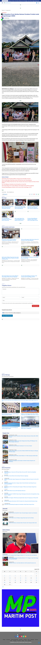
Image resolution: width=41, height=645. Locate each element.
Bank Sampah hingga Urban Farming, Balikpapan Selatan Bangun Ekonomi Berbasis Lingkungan (18, 185)
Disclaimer (8, 639)
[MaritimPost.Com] (7, 2)
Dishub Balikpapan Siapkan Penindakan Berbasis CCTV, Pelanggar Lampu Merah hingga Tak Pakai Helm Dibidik (23, 558)
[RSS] (25, 636)
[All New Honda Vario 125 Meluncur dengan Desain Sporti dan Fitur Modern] (5, 519)
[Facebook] (16, 636)
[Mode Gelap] (36, 3)
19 (20, 580)
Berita (29, 639)
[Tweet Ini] (32, 194)
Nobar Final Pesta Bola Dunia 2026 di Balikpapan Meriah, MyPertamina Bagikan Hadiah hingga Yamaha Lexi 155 (20, 400)
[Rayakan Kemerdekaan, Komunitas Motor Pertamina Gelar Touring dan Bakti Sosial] (5, 524)
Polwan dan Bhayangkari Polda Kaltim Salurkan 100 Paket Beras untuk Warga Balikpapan (17, 180)
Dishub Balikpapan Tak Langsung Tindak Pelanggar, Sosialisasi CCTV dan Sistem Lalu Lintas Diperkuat (20, 555)
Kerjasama (21, 639)
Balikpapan (32, 639)
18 (15, 580)
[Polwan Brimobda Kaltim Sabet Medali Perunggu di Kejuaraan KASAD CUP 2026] (11, 408)
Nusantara (19, 640)
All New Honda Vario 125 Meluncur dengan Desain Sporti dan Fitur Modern (21, 517)
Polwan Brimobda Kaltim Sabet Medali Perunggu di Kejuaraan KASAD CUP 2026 (10, 414)
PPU (26, 640)
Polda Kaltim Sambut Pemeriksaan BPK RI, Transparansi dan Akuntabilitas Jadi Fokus (16, 178)
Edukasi (23, 640)
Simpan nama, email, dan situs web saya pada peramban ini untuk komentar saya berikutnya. (18, 303)
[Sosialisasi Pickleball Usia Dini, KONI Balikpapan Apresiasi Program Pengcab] (11, 421)
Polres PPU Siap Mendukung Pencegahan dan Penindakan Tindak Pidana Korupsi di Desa (19, 504)
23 (4, 582)
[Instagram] (21, 636)
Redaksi (4, 639)
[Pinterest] (19, 636)
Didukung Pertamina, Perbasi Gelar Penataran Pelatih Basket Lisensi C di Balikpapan (30, 428)
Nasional (36, 639)
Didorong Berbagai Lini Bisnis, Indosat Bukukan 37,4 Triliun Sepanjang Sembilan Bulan (23, 455)
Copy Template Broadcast (7, 315)
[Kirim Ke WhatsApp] (38, 194)
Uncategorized (4, 12)
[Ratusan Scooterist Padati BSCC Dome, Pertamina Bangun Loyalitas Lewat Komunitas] (5, 514)
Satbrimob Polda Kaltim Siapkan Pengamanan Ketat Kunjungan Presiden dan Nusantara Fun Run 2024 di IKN (21, 480)
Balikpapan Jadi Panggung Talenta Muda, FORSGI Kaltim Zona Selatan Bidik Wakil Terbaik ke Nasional (30, 414)
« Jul (2, 586)
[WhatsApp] (23, 636)
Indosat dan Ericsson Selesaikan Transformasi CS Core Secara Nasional (20, 445)
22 (36, 580)
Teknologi (14, 640)
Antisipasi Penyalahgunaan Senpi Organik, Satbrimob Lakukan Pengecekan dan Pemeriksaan (22, 461)
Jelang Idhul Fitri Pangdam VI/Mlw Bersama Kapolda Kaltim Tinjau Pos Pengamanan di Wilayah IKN (21, 497)
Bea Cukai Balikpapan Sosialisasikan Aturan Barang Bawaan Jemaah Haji (14, 184)
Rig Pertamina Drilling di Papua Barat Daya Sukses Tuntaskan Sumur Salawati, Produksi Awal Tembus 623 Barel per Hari (20, 182)
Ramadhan (29, 640)
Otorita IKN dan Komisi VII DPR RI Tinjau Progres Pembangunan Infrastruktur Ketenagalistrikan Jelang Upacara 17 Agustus (21, 494)
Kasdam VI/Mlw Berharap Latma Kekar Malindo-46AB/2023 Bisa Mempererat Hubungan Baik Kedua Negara (23, 451)
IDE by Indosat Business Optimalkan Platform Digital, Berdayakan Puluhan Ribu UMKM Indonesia (23, 436)
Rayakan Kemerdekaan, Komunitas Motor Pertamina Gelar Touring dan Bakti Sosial (23, 522)
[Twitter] (18, 636)
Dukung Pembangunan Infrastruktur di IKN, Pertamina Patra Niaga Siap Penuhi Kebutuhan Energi (20, 501)
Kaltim (11, 640)
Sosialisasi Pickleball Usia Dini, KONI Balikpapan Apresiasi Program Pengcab (10, 428)
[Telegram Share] (36, 194)
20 (25, 580)
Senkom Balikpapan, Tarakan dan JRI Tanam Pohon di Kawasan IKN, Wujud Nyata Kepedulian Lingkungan (20, 472)
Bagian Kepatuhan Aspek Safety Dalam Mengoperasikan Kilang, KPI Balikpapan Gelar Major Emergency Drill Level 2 (23, 441)
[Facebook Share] (30, 194)
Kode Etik (25, 639)
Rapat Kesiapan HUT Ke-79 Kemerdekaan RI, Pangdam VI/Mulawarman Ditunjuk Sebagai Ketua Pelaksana (20, 487)
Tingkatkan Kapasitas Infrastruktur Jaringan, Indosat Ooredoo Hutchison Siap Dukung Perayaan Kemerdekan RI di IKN (20, 483)
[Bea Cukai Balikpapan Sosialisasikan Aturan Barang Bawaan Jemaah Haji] (7, 214)
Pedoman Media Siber (14, 639)
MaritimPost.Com (6, 17)
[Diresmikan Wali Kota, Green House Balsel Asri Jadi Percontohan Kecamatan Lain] (5, 564)
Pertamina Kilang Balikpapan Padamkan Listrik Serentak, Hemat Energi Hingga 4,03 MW (17, 187)
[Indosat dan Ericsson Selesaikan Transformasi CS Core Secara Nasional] (5, 447)
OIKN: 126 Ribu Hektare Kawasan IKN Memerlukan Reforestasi (14, 490)
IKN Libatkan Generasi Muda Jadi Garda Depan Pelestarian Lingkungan (16, 475)
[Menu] (2, 3)
